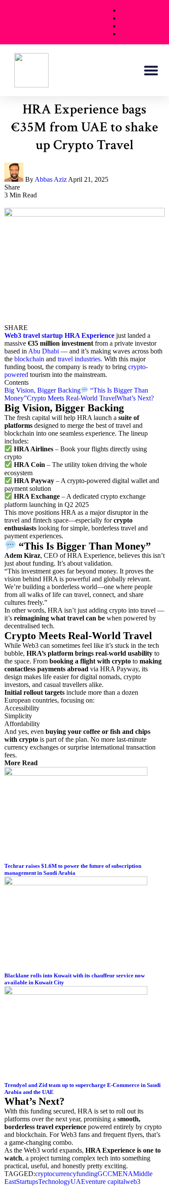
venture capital (105, 1181)
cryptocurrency (55, 1173)
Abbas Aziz (51, 179)
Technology (54, 1181)
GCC (105, 1173)
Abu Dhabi (43, 351)
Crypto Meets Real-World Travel (72, 398)
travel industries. (80, 359)
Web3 (12, 335)
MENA (122, 1173)
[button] (151, 70)
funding (87, 1173)
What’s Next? (135, 398)
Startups (27, 1181)
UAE (78, 1181)
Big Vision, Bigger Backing (42, 390)
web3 (132, 1181)
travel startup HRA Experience (68, 335)
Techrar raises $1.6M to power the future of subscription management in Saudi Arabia (72, 869)
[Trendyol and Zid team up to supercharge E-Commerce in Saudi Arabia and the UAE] (75, 992)
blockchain (29, 359)
